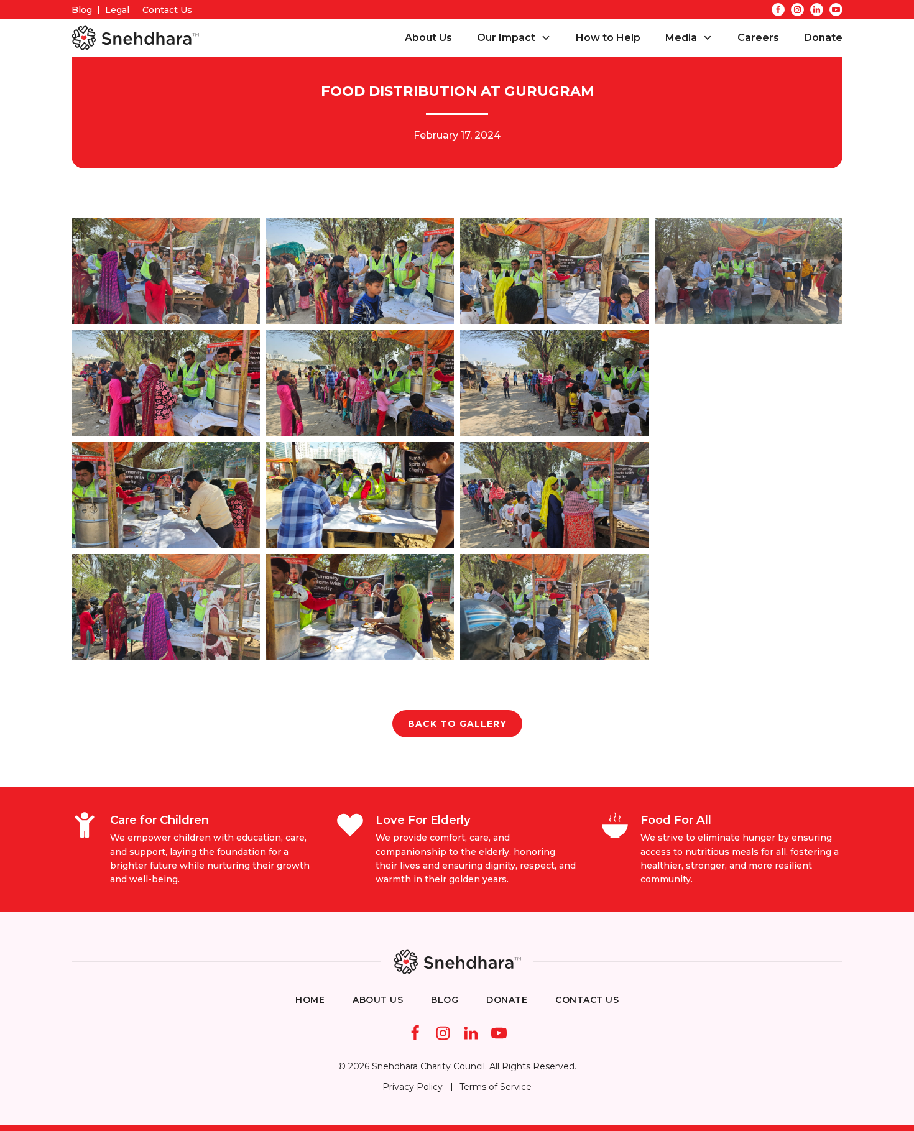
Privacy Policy (412, 1086)
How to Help (608, 38)
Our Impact (506, 38)
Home (310, 999)
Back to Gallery (457, 723)
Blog (82, 10)
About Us (428, 38)
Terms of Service (495, 1086)
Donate (823, 38)
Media (681, 38)
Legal (117, 10)
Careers (758, 38)
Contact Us (167, 10)
